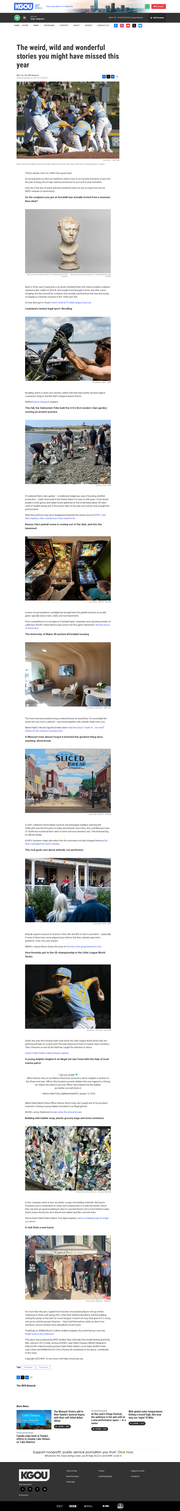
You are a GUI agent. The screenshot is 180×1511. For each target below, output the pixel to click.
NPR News (28, 1367)
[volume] (24, 18)
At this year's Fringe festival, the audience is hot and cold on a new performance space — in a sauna (108, 1418)
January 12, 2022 (87, 1093)
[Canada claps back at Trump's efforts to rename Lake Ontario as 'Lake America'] (34, 1419)
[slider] (28, 17)
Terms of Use (71, 1471)
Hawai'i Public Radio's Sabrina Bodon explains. (47, 1053)
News (36, 25)
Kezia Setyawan (42, 402)
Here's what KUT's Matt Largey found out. (72, 302)
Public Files (70, 1482)
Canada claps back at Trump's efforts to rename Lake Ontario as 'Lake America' (33, 1439)
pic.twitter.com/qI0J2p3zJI (68, 1088)
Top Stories (43, 1367)
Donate (159, 6)
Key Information (72, 1476)
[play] (17, 17)
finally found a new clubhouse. (39, 1334)
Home (16, 25)
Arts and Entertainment (99, 1411)
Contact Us (103, 25)
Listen (25, 25)
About (77, 25)
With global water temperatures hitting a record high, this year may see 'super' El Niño (146, 1414)
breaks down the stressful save (66, 1112)
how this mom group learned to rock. (84, 946)
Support (64, 25)
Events (88, 25)
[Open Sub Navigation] (30, 25)
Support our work (137, 1471)
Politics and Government (25, 1433)
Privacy (101, 1471)
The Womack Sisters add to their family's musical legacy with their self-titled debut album (69, 1416)
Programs (49, 25)
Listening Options (105, 1476)
